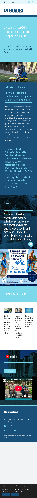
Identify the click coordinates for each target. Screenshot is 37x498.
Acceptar (6, 495)
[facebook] (22, 2)
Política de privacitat (19, 435)
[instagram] (29, 2)
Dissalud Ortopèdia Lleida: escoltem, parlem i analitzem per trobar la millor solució (7, 324)
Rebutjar (15, 495)
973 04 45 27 (11, 2)
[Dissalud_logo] (13, 9)
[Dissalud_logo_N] (11, 412)
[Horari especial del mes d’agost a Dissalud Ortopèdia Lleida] (29, 310)
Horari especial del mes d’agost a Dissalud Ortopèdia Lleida (29, 321)
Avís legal (11, 435)
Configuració (25, 495)
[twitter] (25, 2)
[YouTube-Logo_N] (11, 353)
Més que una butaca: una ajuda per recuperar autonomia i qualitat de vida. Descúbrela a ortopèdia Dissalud (18, 326)
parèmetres (22, 491)
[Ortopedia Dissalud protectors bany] (18, 249)
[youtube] (32, 2)
